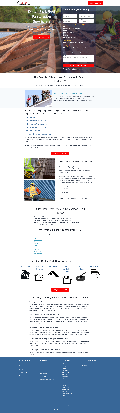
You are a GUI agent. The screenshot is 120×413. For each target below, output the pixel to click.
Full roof (66, 42)
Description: (65, 55)
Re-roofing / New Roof (69, 32)
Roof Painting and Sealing (36, 121)
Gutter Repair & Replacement (47, 379)
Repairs (66, 26)
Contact (85, 3)
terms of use (87, 68)
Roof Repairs (43, 364)
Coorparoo (66, 374)
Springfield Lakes (67, 393)
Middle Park (66, 387)
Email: (64, 19)
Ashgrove (65, 366)
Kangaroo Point (38, 251)
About (72, 3)
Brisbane (65, 364)
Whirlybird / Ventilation (69, 35)
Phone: (81, 14)
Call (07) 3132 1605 (96, 3)
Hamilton (65, 381)
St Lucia (36, 245)
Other (81, 42)
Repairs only (78, 47)
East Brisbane (37, 255)
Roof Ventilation (44, 373)
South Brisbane (38, 253)
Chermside (66, 372)
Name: (64, 14)
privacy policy (72, 69)
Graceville (66, 378)
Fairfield (36, 241)
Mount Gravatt (67, 389)
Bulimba (65, 370)
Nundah (65, 391)
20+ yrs (83, 53)
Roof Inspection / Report (70, 37)
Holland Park (66, 383)
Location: (82, 19)
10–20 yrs (76, 53)
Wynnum (65, 396)
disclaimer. (81, 69)
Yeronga (36, 247)
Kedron (65, 385)
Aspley (65, 368)
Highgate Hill (37, 238)
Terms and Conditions (64, 409)
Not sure (86, 47)
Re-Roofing (31, 124)
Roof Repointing (44, 370)
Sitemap (21, 369)
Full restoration (68, 47)
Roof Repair (31, 117)
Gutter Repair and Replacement (39, 134)
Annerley (36, 243)
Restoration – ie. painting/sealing (72, 28)
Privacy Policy (54, 409)
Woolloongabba (38, 240)
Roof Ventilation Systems (36, 127)
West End (36, 249)
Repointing (67, 30)
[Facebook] (20, 376)
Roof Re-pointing (33, 131)
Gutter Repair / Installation (70, 34)
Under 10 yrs (67, 53)
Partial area (74, 42)
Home (68, 3)
